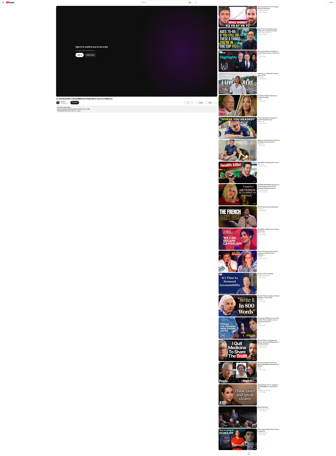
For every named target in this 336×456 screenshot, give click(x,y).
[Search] (190, 2)
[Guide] (3, 2)
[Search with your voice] (196, 2)
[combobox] (164, 2)
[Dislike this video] (192, 103)
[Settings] (323, 2)
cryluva (63, 102)
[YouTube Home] (10, 2)
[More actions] (215, 103)
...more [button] (78, 111)
